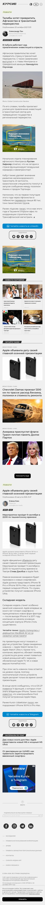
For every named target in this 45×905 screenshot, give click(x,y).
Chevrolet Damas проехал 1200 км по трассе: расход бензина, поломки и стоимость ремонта (22, 392)
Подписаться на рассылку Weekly (18, 813)
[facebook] (6, 826)
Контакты (10, 855)
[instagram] (14, 826)
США (10, 510)
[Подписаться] (40, 815)
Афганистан (7, 40)
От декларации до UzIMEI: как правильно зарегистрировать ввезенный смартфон (18, 753)
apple (5, 510)
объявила (27, 560)
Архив (8, 846)
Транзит (16, 40)
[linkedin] (30, 826)
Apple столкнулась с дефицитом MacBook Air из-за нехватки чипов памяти (21, 633)
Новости (7, 12)
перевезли (20, 200)
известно (7, 694)
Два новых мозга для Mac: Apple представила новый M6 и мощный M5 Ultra (22, 742)
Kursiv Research (12, 865)
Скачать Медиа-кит (13, 860)
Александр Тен (16, 31)
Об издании (11, 836)
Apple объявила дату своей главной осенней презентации (22, 352)
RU (36, 4)
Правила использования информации (22, 841)
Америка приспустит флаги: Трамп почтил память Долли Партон (21, 434)
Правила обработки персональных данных (24, 850)
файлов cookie (34, 894)
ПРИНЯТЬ (23, 899)
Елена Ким (14, 501)
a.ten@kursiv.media (15, 35)
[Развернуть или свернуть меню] (41, 4)
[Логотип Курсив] (9, 4)
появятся (7, 689)
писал (22, 209)
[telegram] (22, 826)
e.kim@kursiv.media (15, 505)
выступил (7, 61)
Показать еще (22, 476)
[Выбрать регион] (30, 4)
